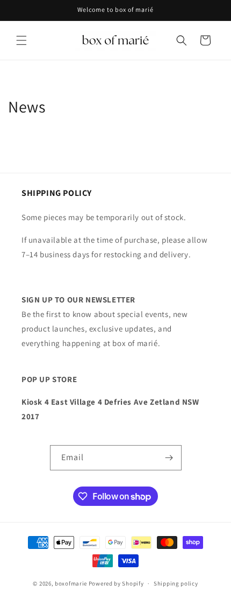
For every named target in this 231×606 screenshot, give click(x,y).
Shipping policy (176, 583)
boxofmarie (71, 583)
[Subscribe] (169, 457)
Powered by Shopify (116, 583)
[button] (21, 40)
